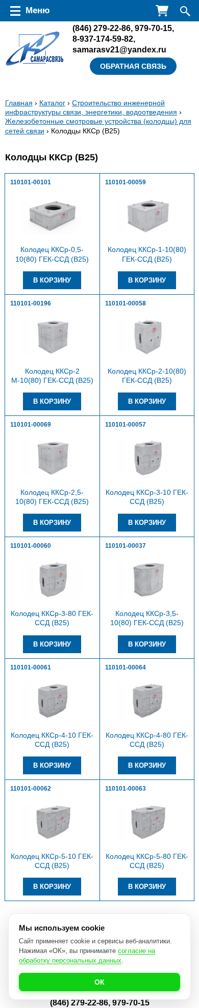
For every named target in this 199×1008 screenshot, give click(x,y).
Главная (19, 103)
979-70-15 (153, 28)
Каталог (52, 103)
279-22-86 (101, 28)
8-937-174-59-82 (102, 38)
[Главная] (35, 49)
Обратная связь (133, 66)
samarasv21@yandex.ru (119, 49)
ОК (99, 982)
